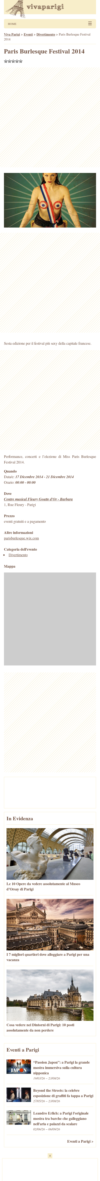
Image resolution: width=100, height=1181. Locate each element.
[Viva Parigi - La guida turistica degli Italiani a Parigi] (50, 9)
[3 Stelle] (13, 61)
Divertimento (18, 554)
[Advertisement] (50, 117)
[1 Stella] (6, 61)
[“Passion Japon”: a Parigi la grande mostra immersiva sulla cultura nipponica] (19, 1072)
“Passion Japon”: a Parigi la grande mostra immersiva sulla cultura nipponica (61, 1067)
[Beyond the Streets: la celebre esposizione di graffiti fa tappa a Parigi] (19, 1100)
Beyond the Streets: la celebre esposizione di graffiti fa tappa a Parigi (63, 1093)
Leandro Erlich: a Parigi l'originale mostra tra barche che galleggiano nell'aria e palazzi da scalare (61, 1118)
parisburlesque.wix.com (21, 538)
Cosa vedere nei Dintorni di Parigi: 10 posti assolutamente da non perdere (40, 1027)
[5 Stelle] (21, 61)
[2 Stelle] (9, 61)
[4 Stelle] (17, 61)
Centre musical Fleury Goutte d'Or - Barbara (38, 499)
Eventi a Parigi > (80, 1141)
